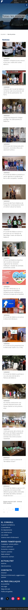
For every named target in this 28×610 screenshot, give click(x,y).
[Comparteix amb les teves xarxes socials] (26, 5)
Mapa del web (5, 589)
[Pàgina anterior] (4, 509)
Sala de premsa (6, 566)
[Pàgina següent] (7, 512)
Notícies (3, 563)
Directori (4, 573)
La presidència (5, 527)
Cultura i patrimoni (7, 547)
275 (13, 509)
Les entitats (4, 535)
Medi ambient (5, 554)
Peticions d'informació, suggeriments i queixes (13, 576)
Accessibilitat (5, 584)
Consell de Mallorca (0, 608)
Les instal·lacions (6, 532)
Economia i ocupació (7, 549)
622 (4, 512)
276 (17, 509)
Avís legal (4, 586)
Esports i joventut (6, 552)
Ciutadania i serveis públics (9, 544)
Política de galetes (7, 591)
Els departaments (6, 530)
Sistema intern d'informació (10, 537)
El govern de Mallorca (8, 525)
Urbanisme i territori (7, 557)
